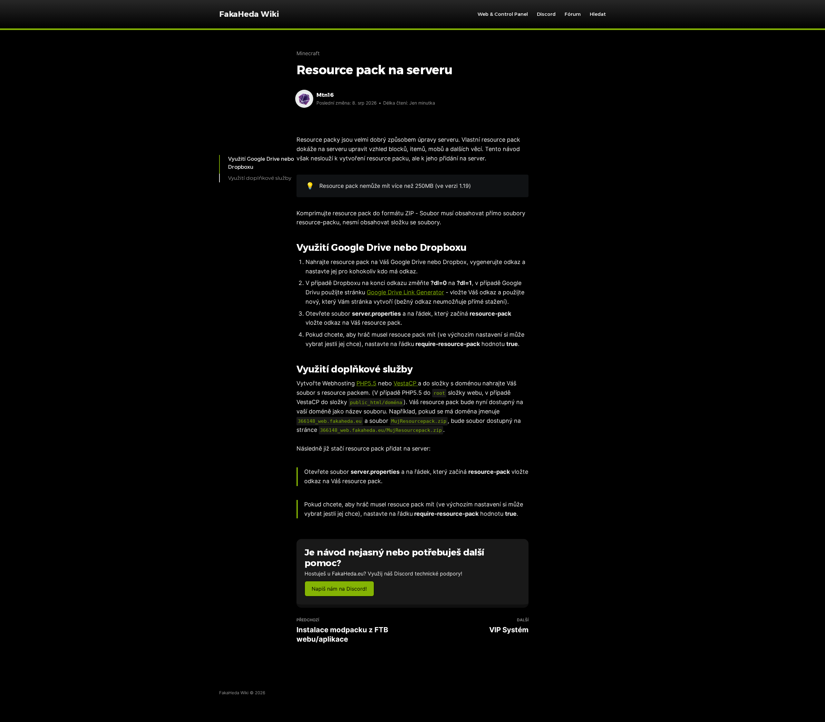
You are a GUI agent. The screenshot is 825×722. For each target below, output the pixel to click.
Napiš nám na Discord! (339, 588)
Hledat (598, 14)
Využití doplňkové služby (259, 178)
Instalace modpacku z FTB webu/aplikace (342, 630)
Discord (546, 14)
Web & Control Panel (503, 14)
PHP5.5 (366, 383)
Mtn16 (325, 95)
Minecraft (308, 53)
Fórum (573, 14)
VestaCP (405, 383)
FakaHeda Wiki (249, 14)
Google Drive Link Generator (405, 292)
